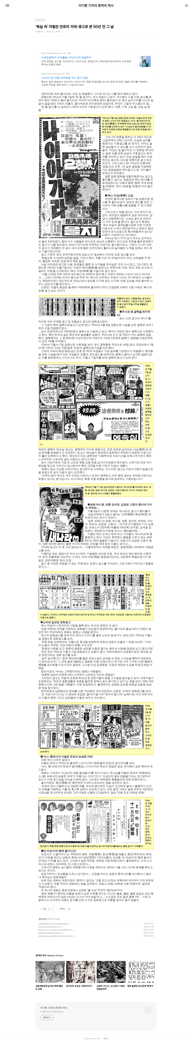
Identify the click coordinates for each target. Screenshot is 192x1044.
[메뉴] (7, 5)
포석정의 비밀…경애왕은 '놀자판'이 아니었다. (55, 936)
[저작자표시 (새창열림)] (69, 909)
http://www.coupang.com (53, 73)
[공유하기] (49, 909)
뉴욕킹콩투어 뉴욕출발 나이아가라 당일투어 (66, 57)
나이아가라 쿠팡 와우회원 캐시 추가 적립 (64, 77)
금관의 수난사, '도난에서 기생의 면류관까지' (55, 930)
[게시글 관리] (52, 909)
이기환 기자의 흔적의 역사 (96, 5)
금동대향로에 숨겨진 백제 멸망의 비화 (52, 923)
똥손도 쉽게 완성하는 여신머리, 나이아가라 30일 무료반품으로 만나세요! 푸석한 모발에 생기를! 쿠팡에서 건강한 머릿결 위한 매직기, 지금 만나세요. (94, 83)
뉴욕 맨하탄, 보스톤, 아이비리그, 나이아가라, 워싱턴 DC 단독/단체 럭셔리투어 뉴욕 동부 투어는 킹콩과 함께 (86, 63)
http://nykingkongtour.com (53, 53)
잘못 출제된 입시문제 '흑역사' (49, 933)
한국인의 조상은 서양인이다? (49, 927)
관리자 (105, 1039)
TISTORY (96, 1039)
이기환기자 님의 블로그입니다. (52, 1012)
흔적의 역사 (43, 919)
